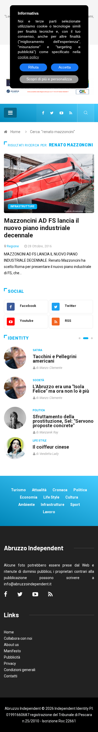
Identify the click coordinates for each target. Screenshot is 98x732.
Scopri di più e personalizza (49, 79)
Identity (18, 338)
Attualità (39, 490)
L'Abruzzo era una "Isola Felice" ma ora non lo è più (61, 389)
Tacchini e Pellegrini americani (55, 359)
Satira (37, 350)
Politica (39, 410)
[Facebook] (43, 113)
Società (38, 380)
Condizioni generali (19, 670)
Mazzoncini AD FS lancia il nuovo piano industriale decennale (41, 228)
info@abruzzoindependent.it (27, 584)
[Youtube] (61, 113)
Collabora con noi (18, 638)
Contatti (10, 676)
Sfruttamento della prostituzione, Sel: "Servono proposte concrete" (63, 421)
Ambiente (26, 504)
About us (11, 645)
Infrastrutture (22, 206)
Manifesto (12, 651)
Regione (13, 246)
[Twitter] (52, 113)
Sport (75, 504)
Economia (28, 497)
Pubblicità (12, 657)
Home (15, 132)
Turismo (18, 490)
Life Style (40, 440)
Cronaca (60, 490)
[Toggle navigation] (10, 113)
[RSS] (71, 113)
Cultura (71, 497)
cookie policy (28, 57)
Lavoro (49, 512)
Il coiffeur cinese (51, 447)
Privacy (10, 663)
